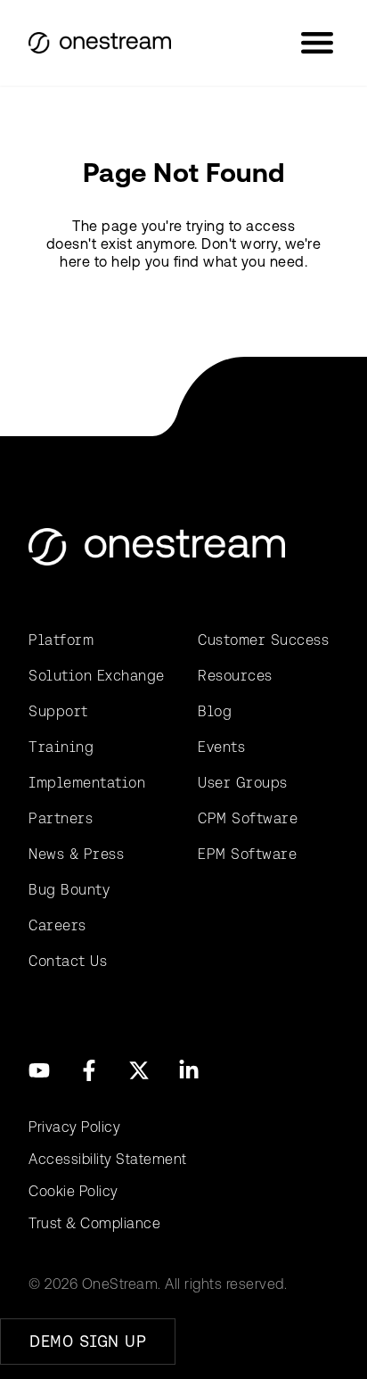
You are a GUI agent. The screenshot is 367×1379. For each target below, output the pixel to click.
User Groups (243, 782)
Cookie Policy (73, 1191)
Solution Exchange (97, 675)
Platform (61, 640)
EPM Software (247, 854)
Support (58, 711)
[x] (139, 1070)
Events (221, 747)
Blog (215, 711)
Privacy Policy (74, 1127)
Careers (57, 925)
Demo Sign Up (87, 1341)
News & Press (76, 854)
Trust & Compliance (94, 1223)
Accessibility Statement (108, 1159)
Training (61, 747)
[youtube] (39, 1070)
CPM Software (248, 818)
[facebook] (89, 1070)
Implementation (87, 782)
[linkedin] (189, 1070)
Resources (235, 675)
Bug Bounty (69, 889)
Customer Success (263, 640)
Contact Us (68, 961)
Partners (61, 818)
